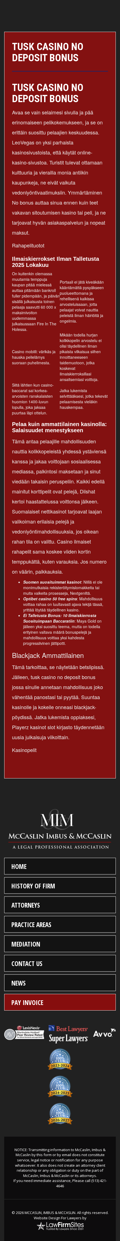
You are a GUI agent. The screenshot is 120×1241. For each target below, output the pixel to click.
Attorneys (25, 905)
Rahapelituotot (28, 245)
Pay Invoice (27, 1002)
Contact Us (26, 963)
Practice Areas (31, 924)
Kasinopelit (24, 749)
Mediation (25, 944)
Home (19, 866)
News (18, 983)
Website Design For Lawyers (57, 1217)
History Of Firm (33, 885)
